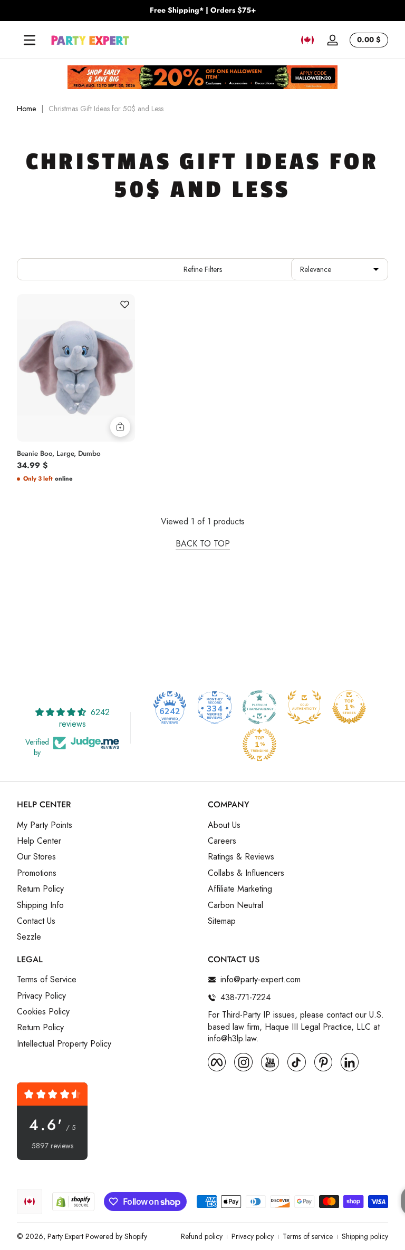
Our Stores (36, 857)
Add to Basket (120, 427)
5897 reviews (52, 1146)
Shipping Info (40, 905)
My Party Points (44, 825)
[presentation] (76, 451)
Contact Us (36, 921)
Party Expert (65, 1236)
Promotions (36, 873)
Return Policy (40, 889)
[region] (202, 10)
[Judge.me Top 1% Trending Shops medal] (259, 744)
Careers (222, 841)
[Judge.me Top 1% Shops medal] (349, 707)
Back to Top (203, 544)
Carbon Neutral (235, 905)
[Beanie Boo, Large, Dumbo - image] (76, 368)
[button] (307, 40)
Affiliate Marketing (240, 889)
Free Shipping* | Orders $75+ (203, 10)
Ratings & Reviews (241, 857)
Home (26, 109)
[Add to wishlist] (124, 304)
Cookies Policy (43, 1012)
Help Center (39, 841)
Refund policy (202, 1237)
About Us (224, 825)
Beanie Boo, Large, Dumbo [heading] (59, 453)
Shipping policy (365, 1237)
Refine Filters (203, 269)
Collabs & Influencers (246, 873)
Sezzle (29, 937)
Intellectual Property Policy (64, 1044)
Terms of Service (46, 979)
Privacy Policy (41, 996)
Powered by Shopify (116, 1236)
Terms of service (308, 1237)
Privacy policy (253, 1237)
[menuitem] (107, 825)
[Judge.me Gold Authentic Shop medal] (304, 707)
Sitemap (222, 921)
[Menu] (29, 40)
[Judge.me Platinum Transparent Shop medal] (259, 707)
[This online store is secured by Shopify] (73, 1202)
